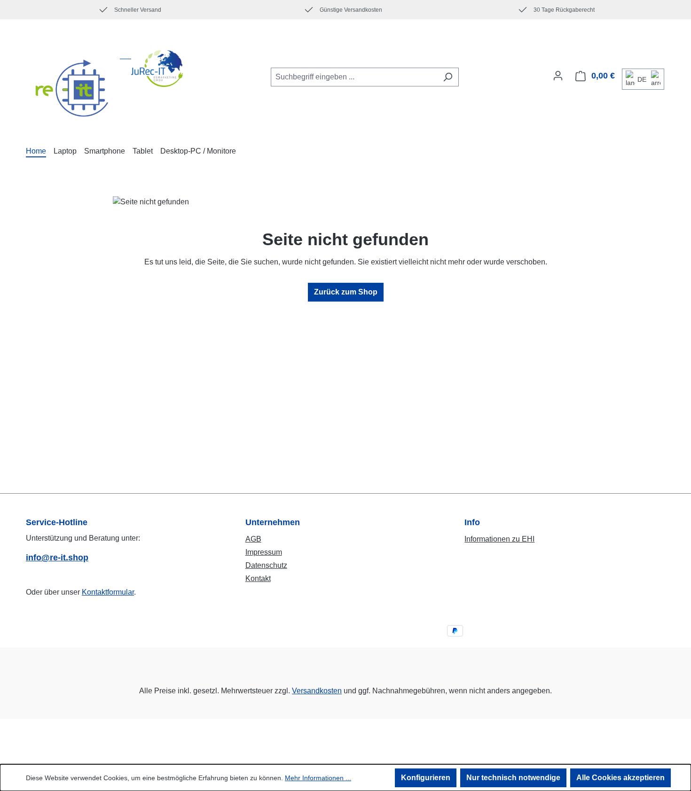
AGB (253, 539)
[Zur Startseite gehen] (104, 88)
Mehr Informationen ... (318, 778)
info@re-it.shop (57, 557)
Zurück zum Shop (345, 292)
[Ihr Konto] (558, 75)
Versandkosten (317, 691)
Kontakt (258, 578)
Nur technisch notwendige (513, 778)
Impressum (263, 552)
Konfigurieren (425, 778)
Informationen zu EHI (499, 539)
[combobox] (354, 77)
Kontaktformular (108, 592)
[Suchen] (448, 77)
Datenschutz (266, 565)
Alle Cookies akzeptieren (620, 778)
